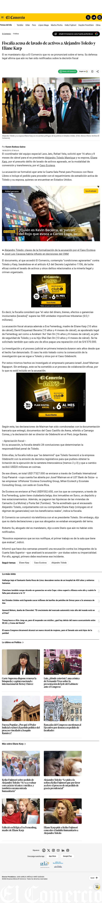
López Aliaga (43, 25)
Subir (92, 878)
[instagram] (53, 850)
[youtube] (58, 850)
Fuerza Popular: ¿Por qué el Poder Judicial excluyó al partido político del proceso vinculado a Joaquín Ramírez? (21, 729)
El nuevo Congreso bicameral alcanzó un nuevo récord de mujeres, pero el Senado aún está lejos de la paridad (47, 631)
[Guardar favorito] (92, 71)
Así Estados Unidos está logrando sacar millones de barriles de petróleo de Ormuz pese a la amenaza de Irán (48, 601)
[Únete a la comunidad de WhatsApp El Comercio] (67, 71)
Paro (34, 25)
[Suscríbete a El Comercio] (93, 17)
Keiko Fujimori (70, 25)
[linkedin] (63, 850)
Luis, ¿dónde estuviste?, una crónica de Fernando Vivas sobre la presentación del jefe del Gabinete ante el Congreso (62, 682)
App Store (52, 856)
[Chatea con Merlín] (88, 17)
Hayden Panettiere (86, 25)
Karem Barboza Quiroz (16, 147)
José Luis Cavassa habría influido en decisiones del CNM (37, 253)
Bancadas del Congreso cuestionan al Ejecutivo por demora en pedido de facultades (62, 727)
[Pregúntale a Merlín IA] (97, 887)
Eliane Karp (24, 563)
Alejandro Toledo (59, 563)
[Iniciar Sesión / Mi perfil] (99, 17)
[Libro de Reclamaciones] (58, 864)
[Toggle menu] (2, 17)
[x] (48, 850)
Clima (98, 25)
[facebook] (43, 850)
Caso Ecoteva (40, 563)
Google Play (67, 856)
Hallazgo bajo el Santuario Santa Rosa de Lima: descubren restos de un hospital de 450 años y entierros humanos (48, 581)
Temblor (20, 25)
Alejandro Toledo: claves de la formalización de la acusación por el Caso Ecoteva (50, 250)
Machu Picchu (57, 25)
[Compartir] (97, 71)
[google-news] (67, 850)
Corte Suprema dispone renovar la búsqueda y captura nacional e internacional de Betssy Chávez (19, 681)
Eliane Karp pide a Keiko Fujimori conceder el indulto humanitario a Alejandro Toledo (61, 830)
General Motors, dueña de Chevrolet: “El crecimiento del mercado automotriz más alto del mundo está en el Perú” (48, 611)
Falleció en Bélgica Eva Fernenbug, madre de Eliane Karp (19, 829)
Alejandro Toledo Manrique (60, 157)
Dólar (28, 25)
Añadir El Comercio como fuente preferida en (76, 34)
